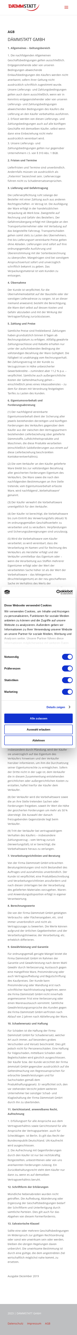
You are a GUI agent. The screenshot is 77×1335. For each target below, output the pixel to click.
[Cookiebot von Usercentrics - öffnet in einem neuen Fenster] (56, 592)
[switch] (67, 669)
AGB (47, 1323)
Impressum (34, 1323)
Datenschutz (15, 1323)
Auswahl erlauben (38, 729)
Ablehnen (38, 740)
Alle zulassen (38, 718)
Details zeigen (56, 707)
